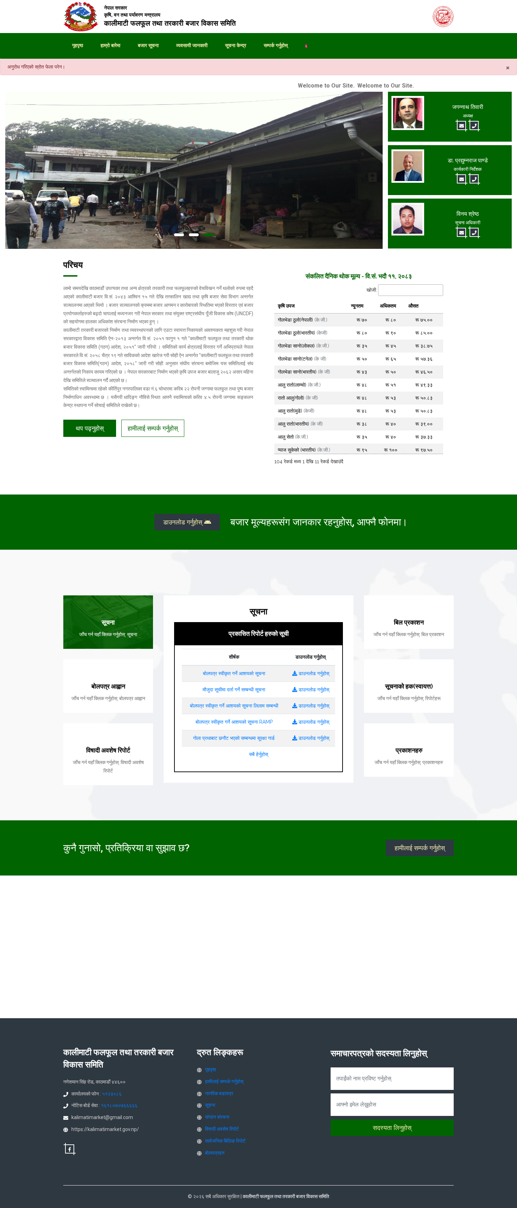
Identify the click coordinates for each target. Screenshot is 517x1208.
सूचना (210, 1105)
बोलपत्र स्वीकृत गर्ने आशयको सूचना (234, 673)
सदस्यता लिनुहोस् (392, 1127)
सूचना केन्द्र (235, 45)
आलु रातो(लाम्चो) (299, 385)
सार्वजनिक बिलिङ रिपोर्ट (225, 1141)
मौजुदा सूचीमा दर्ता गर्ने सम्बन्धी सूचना (234, 689)
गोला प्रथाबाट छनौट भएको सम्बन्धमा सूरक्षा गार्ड (234, 738)
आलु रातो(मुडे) (296, 411)
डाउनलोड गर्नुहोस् (183, 522)
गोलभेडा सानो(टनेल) (302, 359)
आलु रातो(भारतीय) (300, 424)
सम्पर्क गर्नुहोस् (276, 45)
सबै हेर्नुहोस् (258, 754)
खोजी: (371, 290)
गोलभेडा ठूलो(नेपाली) (302, 320)
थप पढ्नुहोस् (90, 428)
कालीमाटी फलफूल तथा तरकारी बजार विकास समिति (286, 1196)
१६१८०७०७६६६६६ (119, 1105)
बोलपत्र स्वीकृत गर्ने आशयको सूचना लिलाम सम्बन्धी (234, 706)
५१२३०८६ (112, 1094)
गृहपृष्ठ (77, 45)
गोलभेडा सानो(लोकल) (303, 346)
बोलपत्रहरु (215, 1153)
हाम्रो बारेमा (110, 45)
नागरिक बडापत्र (219, 1093)
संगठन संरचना (217, 1117)
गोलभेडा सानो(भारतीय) (304, 372)
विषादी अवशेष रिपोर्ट (222, 1129)
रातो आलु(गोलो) (298, 398)
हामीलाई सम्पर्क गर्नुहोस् (153, 428)
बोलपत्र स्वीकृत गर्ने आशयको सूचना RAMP (234, 722)
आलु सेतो (293, 437)
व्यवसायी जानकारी (192, 45)
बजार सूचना (148, 45)
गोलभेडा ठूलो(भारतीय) (302, 333)
